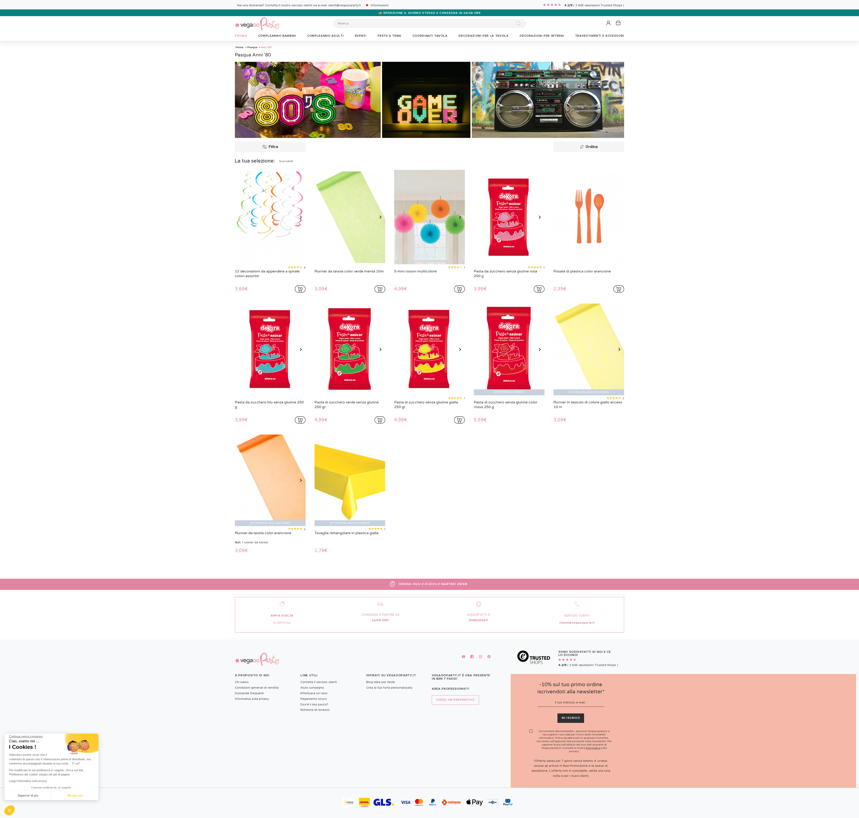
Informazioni (380, 5)
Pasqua (252, 47)
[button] (9, 810)
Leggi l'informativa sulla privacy (28, 781)
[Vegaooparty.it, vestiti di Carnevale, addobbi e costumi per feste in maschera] (257, 21)
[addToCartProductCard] (300, 289)
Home (239, 47)
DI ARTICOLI (282, 622)
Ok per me (75, 795)
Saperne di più (28, 795)
